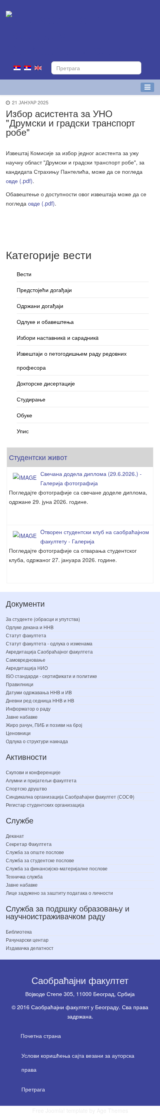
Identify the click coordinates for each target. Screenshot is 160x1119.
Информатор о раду (28, 708)
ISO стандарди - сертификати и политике (51, 676)
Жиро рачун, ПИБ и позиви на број (44, 724)
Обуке (24, 415)
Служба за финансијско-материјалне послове (57, 868)
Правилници (19, 684)
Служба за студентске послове (40, 860)
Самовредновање (25, 659)
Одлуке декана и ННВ (30, 627)
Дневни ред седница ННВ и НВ (40, 700)
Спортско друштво (26, 788)
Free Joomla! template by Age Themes (80, 1110)
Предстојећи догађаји (44, 290)
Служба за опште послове (35, 852)
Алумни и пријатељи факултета (41, 780)
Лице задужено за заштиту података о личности (59, 892)
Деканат (15, 835)
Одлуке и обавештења (45, 321)
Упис (23, 431)
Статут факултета (26, 635)
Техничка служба (24, 876)
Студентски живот (38, 457)
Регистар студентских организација (45, 804)
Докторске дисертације (46, 383)
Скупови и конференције (33, 772)
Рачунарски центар (27, 939)
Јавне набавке (22, 716)
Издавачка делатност (30, 947)
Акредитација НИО (27, 667)
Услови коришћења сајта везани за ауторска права (77, 1062)
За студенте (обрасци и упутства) (43, 619)
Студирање (31, 399)
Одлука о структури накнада (37, 741)
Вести (24, 274)
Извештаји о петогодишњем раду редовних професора (72, 360)
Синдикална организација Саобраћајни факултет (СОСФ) (70, 796)
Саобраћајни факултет (80, 980)
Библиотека (19, 931)
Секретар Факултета (29, 844)
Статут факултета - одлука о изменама (49, 643)
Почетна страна (41, 1035)
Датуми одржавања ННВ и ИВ (39, 692)
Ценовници (18, 733)
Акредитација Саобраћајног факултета (49, 651)
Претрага (33, 1089)
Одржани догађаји (40, 306)
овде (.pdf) (19, 181)
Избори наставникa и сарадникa (58, 337)
